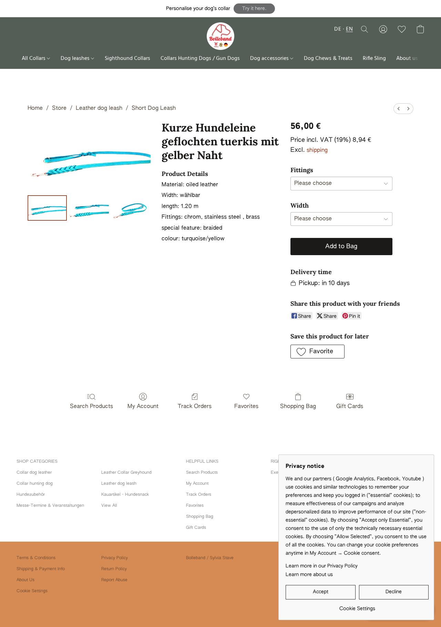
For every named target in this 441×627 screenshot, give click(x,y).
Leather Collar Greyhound (126, 473)
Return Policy (114, 569)
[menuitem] (398, 109)
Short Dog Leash (154, 108)
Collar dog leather (34, 473)
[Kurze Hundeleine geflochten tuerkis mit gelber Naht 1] (89, 207)
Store (59, 108)
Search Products (91, 406)
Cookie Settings (32, 591)
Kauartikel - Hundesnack (125, 495)
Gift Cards (349, 406)
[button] (254, 8)
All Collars (34, 58)
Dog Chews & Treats (328, 58)
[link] (357, 606)
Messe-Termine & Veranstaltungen (50, 506)
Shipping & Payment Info (41, 569)
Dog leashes (76, 58)
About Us (25, 580)
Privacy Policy (114, 558)
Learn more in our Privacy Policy (322, 566)
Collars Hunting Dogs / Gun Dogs (200, 58)
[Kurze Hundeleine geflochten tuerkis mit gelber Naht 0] (47, 207)
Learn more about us (309, 574)
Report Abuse (114, 580)
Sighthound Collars (127, 58)
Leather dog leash (99, 108)
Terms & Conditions (36, 558)
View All (109, 506)
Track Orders (195, 406)
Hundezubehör (31, 495)
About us (407, 58)
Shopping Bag (298, 406)
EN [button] (349, 29)
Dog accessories (270, 58)
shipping (317, 150)
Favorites (246, 406)
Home (35, 108)
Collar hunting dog (35, 484)
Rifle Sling (374, 58)
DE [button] (337, 29)
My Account (142, 406)
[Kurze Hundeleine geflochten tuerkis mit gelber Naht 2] (131, 207)
